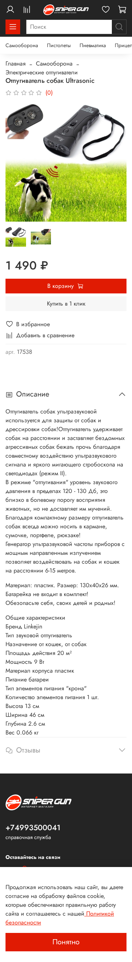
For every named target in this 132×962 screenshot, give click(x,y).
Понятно (66, 942)
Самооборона (22, 45)
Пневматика (93, 45)
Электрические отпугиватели (42, 72)
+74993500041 (33, 827)
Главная (16, 63)
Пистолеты (59, 45)
